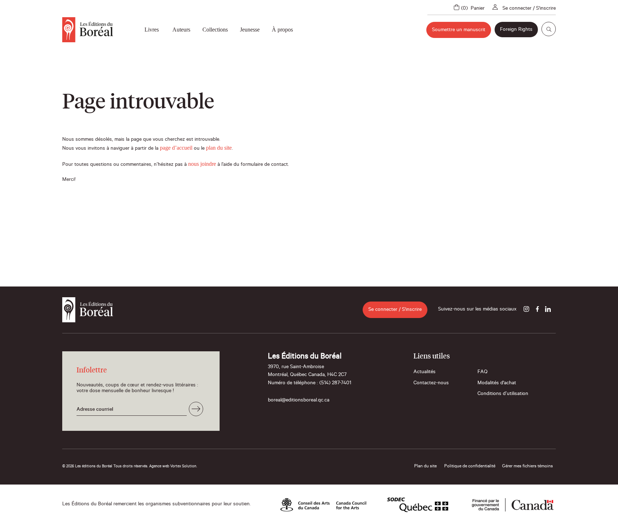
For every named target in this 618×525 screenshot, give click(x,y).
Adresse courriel (95, 410)
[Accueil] (87, 29)
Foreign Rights (516, 30)
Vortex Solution (183, 466)
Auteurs (181, 30)
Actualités (424, 372)
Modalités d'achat (496, 383)
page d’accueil (176, 148)
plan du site (219, 148)
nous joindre (202, 164)
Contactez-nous (431, 383)
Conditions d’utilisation (502, 394)
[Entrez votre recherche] (548, 29)
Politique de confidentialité (469, 466)
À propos (282, 30)
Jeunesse (250, 30)
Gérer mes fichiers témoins (527, 466)
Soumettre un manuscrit (458, 30)
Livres (151, 30)
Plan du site (425, 466)
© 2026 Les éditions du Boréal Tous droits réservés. (105, 466)
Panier (478, 9)
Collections (215, 30)
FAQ (482, 372)
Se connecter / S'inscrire (529, 9)
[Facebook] (537, 309)
